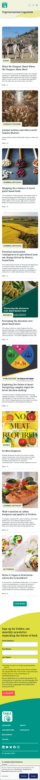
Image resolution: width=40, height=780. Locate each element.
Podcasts (24, 730)
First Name (6, 649)
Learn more (17, 684)
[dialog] (20, 773)
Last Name (6, 657)
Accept (33, 776)
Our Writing (8, 730)
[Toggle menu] (37, 5)
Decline (23, 776)
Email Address (8, 641)
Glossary (6, 725)
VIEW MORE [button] (20, 604)
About (23, 725)
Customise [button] (4, 776)
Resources (7, 735)
